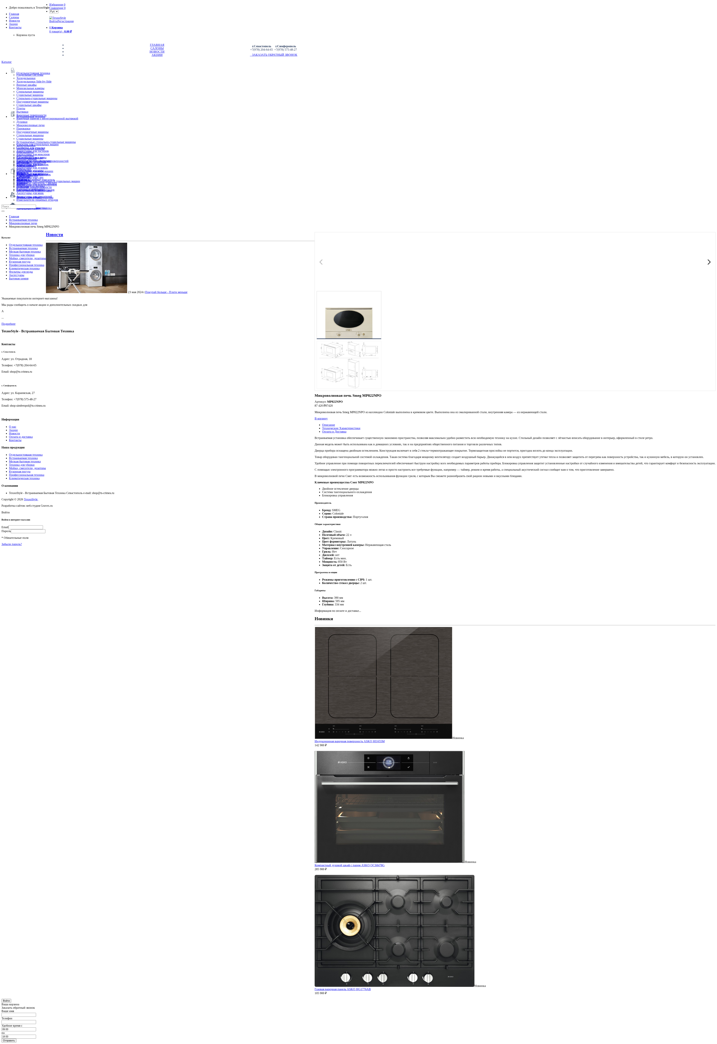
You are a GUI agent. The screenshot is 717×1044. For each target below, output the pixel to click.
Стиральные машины (30, 91)
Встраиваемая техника (23, 248)
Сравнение (57, 8)
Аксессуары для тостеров (32, 151)
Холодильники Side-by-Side (34, 81)
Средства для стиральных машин (37, 144)
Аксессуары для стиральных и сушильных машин (48, 181)
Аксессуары (16, 275)
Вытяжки (22, 111)
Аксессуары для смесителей (34, 196)
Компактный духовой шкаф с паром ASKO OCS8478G (350, 865)
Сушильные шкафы (28, 105)
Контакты (15, 27)
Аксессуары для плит (30, 157)
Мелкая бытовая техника (25, 251)
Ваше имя (7, 1011)
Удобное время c (11, 1025)
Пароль (6, 531)
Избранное (57, 4)
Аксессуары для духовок (32, 167)
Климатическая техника (24, 268)
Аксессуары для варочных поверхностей (42, 161)
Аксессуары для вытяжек (32, 164)
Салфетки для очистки (30, 147)
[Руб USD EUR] (53, 11)
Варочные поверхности (31, 115)
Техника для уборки (22, 255)
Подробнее (8, 323)
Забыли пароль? (11, 544)
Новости (14, 20)
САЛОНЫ (157, 48)
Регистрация (66, 21)
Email (4, 527)
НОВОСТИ (157, 51)
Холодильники (25, 78)
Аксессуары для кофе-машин (34, 171)
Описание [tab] (328, 424)
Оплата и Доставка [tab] (334, 431)
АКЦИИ (157, 55)
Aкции (13, 24)
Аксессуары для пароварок (33, 174)
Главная (14, 13)
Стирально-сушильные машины (36, 98)
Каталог (6, 61)
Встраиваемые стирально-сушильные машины (46, 142)
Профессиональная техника (26, 265)
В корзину (321, 418)
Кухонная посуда (19, 261)
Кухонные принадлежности (34, 187)
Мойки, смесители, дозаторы (27, 258)
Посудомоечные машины (32, 101)
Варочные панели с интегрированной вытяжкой (47, 118)
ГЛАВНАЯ (157, 44)
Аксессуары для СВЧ (29, 177)
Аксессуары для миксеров (33, 154)
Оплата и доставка (21, 436)
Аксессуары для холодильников (36, 184)
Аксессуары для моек (30, 193)
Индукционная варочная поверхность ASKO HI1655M (350, 741)
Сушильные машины (29, 95)
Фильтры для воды (21, 271)
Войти (53, 21)
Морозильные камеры (30, 88)
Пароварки (23, 128)
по (3, 1032)
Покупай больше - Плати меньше (166, 292)
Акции (13, 430)
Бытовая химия (18, 278)
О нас (12, 426)
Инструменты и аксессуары (34, 190)
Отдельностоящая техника (26, 244)
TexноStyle (31, 499)
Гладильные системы (29, 74)
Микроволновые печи (30, 125)
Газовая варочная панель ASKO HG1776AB (343, 989)
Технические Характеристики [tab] (341, 428)
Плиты (20, 108)
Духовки (21, 121)
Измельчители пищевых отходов (37, 199)
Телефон (6, 1018)
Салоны (14, 17)
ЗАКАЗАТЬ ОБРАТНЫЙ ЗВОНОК (273, 54)
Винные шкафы (26, 84)
